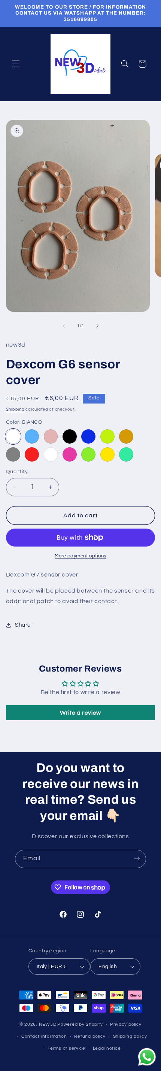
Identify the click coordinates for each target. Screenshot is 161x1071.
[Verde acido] (88, 454)
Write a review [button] (80, 713)
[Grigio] (13, 454)
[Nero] (70, 436)
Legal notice (107, 1048)
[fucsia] (70, 454)
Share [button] (23, 625)
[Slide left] (63, 325)
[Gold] (126, 436)
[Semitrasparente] (51, 454)
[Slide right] (97, 325)
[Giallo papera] (107, 454)
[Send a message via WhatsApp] (147, 1057)
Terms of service (66, 1048)
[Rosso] (32, 454)
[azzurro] (32, 436)
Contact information (44, 1036)
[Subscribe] (137, 859)
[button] (15, 64)
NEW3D (48, 1024)
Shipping (15, 409)
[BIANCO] (13, 436)
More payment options (80, 556)
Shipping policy (130, 1036)
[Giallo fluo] (107, 436)
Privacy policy (126, 1024)
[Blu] (88, 436)
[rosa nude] (51, 436)
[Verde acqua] (126, 454)
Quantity (17, 471)
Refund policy (90, 1036)
